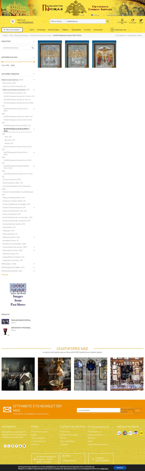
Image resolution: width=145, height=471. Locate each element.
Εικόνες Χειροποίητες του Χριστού (15, 221)
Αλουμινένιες (7, 83)
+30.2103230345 (25, 22)
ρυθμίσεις (104, 469)
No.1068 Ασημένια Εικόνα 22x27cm (16, 125)
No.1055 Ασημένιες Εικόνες (13, 93)
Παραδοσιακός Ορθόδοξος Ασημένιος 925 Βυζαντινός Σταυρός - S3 (21, 320)
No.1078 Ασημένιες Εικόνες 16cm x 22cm (15, 153)
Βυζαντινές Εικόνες (22, 35)
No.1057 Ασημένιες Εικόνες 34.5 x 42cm (17, 96)
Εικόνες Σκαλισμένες (10, 214)
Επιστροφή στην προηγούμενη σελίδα (129, 35)
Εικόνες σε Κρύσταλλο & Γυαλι (13, 211)
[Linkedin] (20, 445)
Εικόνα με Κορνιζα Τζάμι (11, 183)
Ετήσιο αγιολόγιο (9, 234)
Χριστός (7, 143)
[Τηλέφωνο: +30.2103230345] (93, 459)
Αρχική (32, 30)
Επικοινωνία (98, 30)
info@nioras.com (120, 30)
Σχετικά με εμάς (53, 30)
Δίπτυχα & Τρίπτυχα (10, 179)
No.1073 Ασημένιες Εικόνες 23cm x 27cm (16, 130)
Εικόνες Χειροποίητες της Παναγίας (15, 217)
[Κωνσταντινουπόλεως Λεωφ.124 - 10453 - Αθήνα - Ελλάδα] (35, 459)
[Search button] (108, 21)
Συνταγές (87, 30)
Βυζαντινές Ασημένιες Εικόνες (41, 35)
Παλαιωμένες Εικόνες (10, 250)
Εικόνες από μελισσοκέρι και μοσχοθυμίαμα (18, 192)
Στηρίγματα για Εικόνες (11, 260)
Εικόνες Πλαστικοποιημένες (12, 207)
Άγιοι (6, 137)
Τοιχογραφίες (76, 30)
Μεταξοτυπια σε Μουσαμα (12, 244)
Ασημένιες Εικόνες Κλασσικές (13, 86)
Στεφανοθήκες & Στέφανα (12, 257)
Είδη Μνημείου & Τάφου (11, 267)
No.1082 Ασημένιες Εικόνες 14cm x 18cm (17, 160)
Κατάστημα (41, 30)
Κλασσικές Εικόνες (9, 237)
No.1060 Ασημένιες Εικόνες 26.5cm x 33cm (19, 103)
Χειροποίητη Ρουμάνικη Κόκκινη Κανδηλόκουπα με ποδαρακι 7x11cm (21, 328)
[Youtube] (24, 445)
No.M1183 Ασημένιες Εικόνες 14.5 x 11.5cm (18, 174)
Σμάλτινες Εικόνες (9, 254)
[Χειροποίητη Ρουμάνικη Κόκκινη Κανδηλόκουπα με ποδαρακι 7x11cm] (5, 331)
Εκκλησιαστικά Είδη (9, 271)
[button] (2, 374)
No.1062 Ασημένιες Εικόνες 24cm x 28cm (16, 110)
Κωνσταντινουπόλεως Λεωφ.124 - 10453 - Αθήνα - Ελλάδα (46, 459)
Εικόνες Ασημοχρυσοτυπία (12, 198)
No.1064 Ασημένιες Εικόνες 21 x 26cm (17, 116)
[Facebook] (5, 445)
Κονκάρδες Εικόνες (9, 240)
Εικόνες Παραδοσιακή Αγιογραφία (15, 204)
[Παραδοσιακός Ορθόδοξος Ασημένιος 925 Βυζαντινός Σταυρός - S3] (5, 321)
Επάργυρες (6, 231)
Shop (11, 35)
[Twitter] (8, 445)
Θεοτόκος (8, 140)
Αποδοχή (120, 468)
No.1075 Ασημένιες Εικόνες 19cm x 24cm (18, 147)
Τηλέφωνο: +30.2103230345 (102, 459)
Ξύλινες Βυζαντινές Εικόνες (12, 247)
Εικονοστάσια (7, 227)
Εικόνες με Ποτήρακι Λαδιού (12, 201)
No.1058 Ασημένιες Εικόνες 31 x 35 (15, 99)
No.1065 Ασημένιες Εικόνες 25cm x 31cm (18, 120)
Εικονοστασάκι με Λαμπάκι (12, 224)
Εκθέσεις (65, 30)
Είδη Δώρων (6, 264)
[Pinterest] (16, 445)
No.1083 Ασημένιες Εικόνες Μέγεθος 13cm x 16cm (16, 167)
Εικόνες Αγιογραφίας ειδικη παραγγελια (17, 186)
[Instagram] (12, 445)
